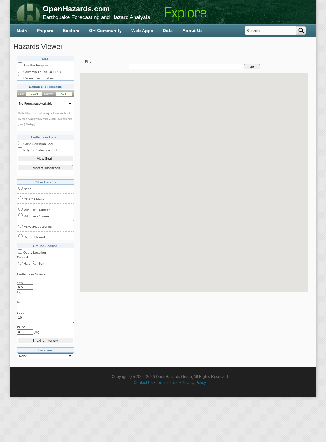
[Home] (28, 12)
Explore (71, 30)
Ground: (23, 257)
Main (22, 30)
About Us (192, 30)
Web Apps (142, 30)
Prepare (45, 30)
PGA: (21, 327)
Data (168, 30)
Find (88, 61)
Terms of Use (167, 382)
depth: (21, 312)
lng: (19, 292)
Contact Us (143, 382)
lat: (19, 302)
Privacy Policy (194, 382)
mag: (20, 282)
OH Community (105, 30)
